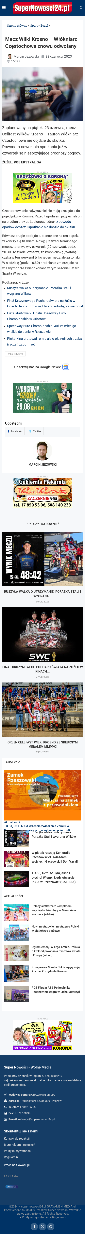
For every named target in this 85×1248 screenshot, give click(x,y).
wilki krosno (15, 354)
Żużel (44, 25)
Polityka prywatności (35, 1217)
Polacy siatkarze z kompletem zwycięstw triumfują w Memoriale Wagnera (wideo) (54, 910)
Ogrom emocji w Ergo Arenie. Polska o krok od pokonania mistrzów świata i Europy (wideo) (56, 951)
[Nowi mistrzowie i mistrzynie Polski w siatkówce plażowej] (16, 933)
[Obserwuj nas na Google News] (66, 369)
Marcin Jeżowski (42, 464)
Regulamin (59, 1217)
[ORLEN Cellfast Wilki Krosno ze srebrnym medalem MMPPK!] (42, 709)
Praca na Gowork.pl (17, 1165)
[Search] (81, 8)
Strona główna (17, 25)
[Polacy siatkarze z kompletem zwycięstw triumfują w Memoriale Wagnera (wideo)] (16, 912)
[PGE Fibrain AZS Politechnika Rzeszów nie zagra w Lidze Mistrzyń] (16, 994)
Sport (34, 25)
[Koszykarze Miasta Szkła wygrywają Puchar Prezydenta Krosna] (16, 973)
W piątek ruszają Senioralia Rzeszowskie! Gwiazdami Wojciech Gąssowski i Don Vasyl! (55, 857)
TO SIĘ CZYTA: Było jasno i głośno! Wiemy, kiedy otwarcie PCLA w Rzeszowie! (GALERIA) (54, 877)
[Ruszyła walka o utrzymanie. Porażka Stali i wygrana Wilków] (42, 559)
